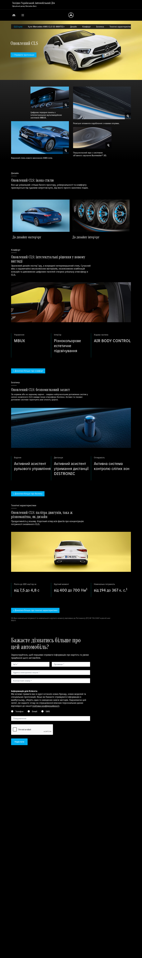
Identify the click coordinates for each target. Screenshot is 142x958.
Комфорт (86, 26)
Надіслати (19, 741)
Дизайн (73, 26)
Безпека (100, 26)
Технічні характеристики (121, 26)
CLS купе (18, 26)
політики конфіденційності (45, 706)
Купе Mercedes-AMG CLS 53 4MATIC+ (46, 26)
